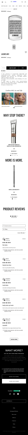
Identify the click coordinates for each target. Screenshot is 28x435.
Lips (16, 6)
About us (14, 417)
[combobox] (3, 68)
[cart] (25, 2)
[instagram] (14, 394)
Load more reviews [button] (14, 339)
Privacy (14, 427)
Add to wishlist (26, 52)
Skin (13, 6)
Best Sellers (4, 6)
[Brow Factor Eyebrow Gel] (14, 131)
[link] (6, 11)
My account (14, 414)
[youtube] (18, 394)
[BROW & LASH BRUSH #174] (14, 176)
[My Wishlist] (22, 2)
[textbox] (14, 401)
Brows (20, 6)
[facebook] (10, 394)
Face (10, 6)
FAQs (14, 408)
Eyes (24, 6)
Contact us (14, 420)
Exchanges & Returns (14, 411)
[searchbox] (14, 226)
